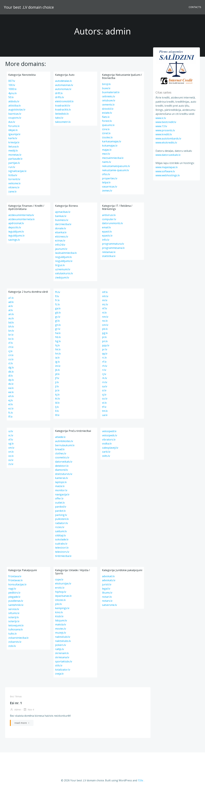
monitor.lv (61, 490)
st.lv (104, 402)
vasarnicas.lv (109, 186)
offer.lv (59, 498)
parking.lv (61, 515)
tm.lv (105, 411)
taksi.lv (59, 117)
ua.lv (104, 415)
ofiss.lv (106, 174)
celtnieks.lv (108, 96)
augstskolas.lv (16, 109)
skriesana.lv (62, 657)
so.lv (104, 398)
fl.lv (57, 296)
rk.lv (104, 378)
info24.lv (60, 244)
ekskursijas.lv (63, 583)
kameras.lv (61, 478)
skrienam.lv (62, 653)
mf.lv (105, 292)
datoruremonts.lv (112, 223)
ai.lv (10, 306)
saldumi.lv (61, 531)
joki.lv (58, 604)
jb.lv (57, 370)
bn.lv (11, 330)
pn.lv (105, 341)
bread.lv (60, 449)
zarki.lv (106, 451)
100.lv (11, 85)
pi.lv (104, 337)
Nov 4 (30, 709)
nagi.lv (12, 588)
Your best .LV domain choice (29, 7)
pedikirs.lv (14, 592)
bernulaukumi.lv (64, 445)
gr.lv (57, 329)
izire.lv (106, 129)
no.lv (105, 320)
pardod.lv (60, 506)
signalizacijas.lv (17, 171)
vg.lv (11, 443)
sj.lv (104, 394)
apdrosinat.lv (16, 223)
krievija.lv (13, 142)
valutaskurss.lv (64, 273)
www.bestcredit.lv (166, 122)
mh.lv (105, 296)
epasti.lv (107, 231)
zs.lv (10, 464)
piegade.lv (14, 597)
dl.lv (10, 375)
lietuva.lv (13, 146)
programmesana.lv (113, 248)
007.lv (11, 81)
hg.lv (58, 341)
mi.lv (104, 300)
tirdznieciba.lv (63, 556)
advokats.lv (108, 580)
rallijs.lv (59, 649)
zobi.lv (12, 646)
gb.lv (58, 312)
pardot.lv (60, 511)
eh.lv (11, 396)
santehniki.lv (15, 605)
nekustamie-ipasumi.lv (115, 170)
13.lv (140, 780)
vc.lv (10, 435)
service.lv (13, 609)
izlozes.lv (60, 600)
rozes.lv (59, 527)
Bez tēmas (16, 696)
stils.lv (58, 665)
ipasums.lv (108, 125)
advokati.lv (108, 576)
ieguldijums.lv (16, 235)
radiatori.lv (61, 523)
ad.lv (11, 302)
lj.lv (57, 407)
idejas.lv (13, 130)
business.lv (61, 220)
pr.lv (104, 349)
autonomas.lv (63, 89)
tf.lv (104, 407)
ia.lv (57, 357)
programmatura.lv (113, 243)
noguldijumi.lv (63, 257)
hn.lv (58, 353)
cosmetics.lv (62, 457)
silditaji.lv (60, 535)
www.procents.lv (165, 130)
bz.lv (11, 339)
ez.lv (10, 408)
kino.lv (59, 612)
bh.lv (11, 326)
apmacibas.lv (62, 212)
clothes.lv (60, 453)
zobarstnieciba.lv (18, 637)
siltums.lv (13, 613)
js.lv (57, 390)
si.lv (104, 390)
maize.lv (60, 486)
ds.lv (10, 384)
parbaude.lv (15, 158)
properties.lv (109, 178)
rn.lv (104, 382)
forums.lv (14, 126)
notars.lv (107, 601)
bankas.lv (60, 216)
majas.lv (106, 149)
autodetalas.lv (63, 81)
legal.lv (106, 588)
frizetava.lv (14, 576)
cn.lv (10, 355)
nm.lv (105, 316)
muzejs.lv (60, 632)
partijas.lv (14, 163)
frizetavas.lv (15, 580)
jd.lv (57, 374)
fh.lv (57, 292)
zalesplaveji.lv (110, 447)
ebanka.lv (60, 232)
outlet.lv (60, 502)
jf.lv (57, 378)
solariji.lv (13, 617)
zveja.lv (59, 673)
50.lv (11, 97)
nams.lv (106, 162)
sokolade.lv (61, 539)
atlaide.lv (60, 437)
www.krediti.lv (164, 134)
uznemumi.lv (62, 269)
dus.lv (11, 122)
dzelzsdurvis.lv (63, 474)
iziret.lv (106, 133)
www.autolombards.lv (168, 138)
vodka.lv (107, 443)
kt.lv (57, 398)
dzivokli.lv (107, 108)
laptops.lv (61, 482)
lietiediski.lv (62, 113)
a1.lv (11, 298)
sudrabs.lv (61, 543)
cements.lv (108, 104)
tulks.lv (12, 633)
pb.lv (105, 329)
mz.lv (105, 304)
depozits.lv (14, 227)
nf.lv (104, 308)
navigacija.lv (62, 494)
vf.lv (10, 439)
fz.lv (57, 304)
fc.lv (10, 412)
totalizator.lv (62, 669)
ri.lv (104, 370)
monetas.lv (14, 154)
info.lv (105, 239)
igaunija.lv (14, 134)
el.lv (10, 404)
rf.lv (104, 361)
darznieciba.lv (63, 224)
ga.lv (58, 308)
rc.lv (104, 357)
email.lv (106, 227)
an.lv (11, 314)
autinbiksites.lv (64, 441)
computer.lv (109, 219)
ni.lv (104, 312)
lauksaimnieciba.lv (66, 253)
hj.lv (57, 345)
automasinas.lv (64, 85)
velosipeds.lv (109, 435)
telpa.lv (106, 182)
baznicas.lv (14, 113)
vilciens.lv (13, 187)
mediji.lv (13, 150)
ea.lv (11, 388)
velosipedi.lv (109, 431)
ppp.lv (105, 345)
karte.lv (12, 138)
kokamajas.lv (109, 145)
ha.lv (58, 333)
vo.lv (11, 456)
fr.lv (57, 300)
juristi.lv (106, 584)
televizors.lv (62, 552)
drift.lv (59, 93)
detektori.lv (62, 466)
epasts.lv (107, 235)
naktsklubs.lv (63, 641)
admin (17, 709)
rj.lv (104, 374)
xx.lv (10, 460)
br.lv (10, 334)
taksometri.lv (63, 122)
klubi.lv (59, 616)
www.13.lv (161, 126)
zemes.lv (107, 190)
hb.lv (58, 337)
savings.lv (14, 239)
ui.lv (10, 431)
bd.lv (11, 322)
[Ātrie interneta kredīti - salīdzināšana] (176, 67)
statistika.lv (108, 256)
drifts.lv (59, 97)
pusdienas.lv (15, 601)
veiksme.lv (14, 183)
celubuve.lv (108, 100)
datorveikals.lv (63, 461)
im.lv (57, 366)
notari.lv (107, 597)
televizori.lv (62, 547)
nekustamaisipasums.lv (116, 166)
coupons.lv (14, 117)
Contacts (195, 7)
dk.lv (11, 371)
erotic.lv (59, 587)
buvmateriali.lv (110, 92)
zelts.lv (106, 456)
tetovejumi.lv (16, 625)
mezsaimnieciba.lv (112, 158)
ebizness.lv (61, 236)
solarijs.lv (13, 621)
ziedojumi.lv (62, 277)
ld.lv (57, 402)
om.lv (105, 325)
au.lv (11, 318)
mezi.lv (106, 153)
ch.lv (10, 347)
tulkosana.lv (15, 629)
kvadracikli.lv (62, 105)
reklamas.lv (108, 252)
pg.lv (105, 333)
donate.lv (60, 228)
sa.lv (104, 386)
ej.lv (10, 400)
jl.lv (57, 386)
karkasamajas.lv (111, 141)
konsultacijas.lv (17, 584)
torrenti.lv (14, 179)
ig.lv (57, 361)
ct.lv (10, 363)
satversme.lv (109, 605)
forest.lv (107, 121)
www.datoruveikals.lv (168, 155)
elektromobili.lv (64, 101)
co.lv (10, 359)
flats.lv (106, 117)
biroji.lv (106, 84)
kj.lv (57, 394)
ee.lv (11, 392)
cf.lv (10, 343)
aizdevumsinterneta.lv (21, 219)
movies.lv (60, 628)
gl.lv (57, 320)
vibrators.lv (108, 439)
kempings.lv (62, 608)
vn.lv (11, 451)
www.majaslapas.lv (167, 167)
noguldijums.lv (63, 261)
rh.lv (104, 366)
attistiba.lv (14, 105)
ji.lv (57, 382)
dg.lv (11, 367)
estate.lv (107, 112)
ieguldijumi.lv (16, 231)
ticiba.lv (12, 175)
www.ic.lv (161, 118)
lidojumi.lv (61, 620)
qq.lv (104, 353)
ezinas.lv (60, 240)
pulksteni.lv (62, 519)
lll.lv (57, 415)
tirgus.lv (60, 265)
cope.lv (59, 579)
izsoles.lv (107, 137)
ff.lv (10, 416)
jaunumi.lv (61, 249)
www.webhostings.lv (168, 175)
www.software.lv (165, 171)
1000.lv (12, 89)
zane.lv (12, 191)
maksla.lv (60, 624)
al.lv (10, 310)
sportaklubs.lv (63, 661)
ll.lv (57, 411)
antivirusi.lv (109, 215)
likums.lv (107, 592)
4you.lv (12, 93)
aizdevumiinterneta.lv (21, 215)
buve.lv (106, 88)
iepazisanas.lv (63, 596)
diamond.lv (61, 470)
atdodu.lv (13, 101)
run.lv (11, 167)
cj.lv (10, 351)
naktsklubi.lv (62, 637)
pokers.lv (60, 645)
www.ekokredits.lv (166, 142)
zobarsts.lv (14, 641)
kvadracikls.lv (63, 109)
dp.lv (11, 380)
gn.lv (58, 325)
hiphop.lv (60, 592)
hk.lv (58, 349)
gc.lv (57, 316)
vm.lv (11, 447)
